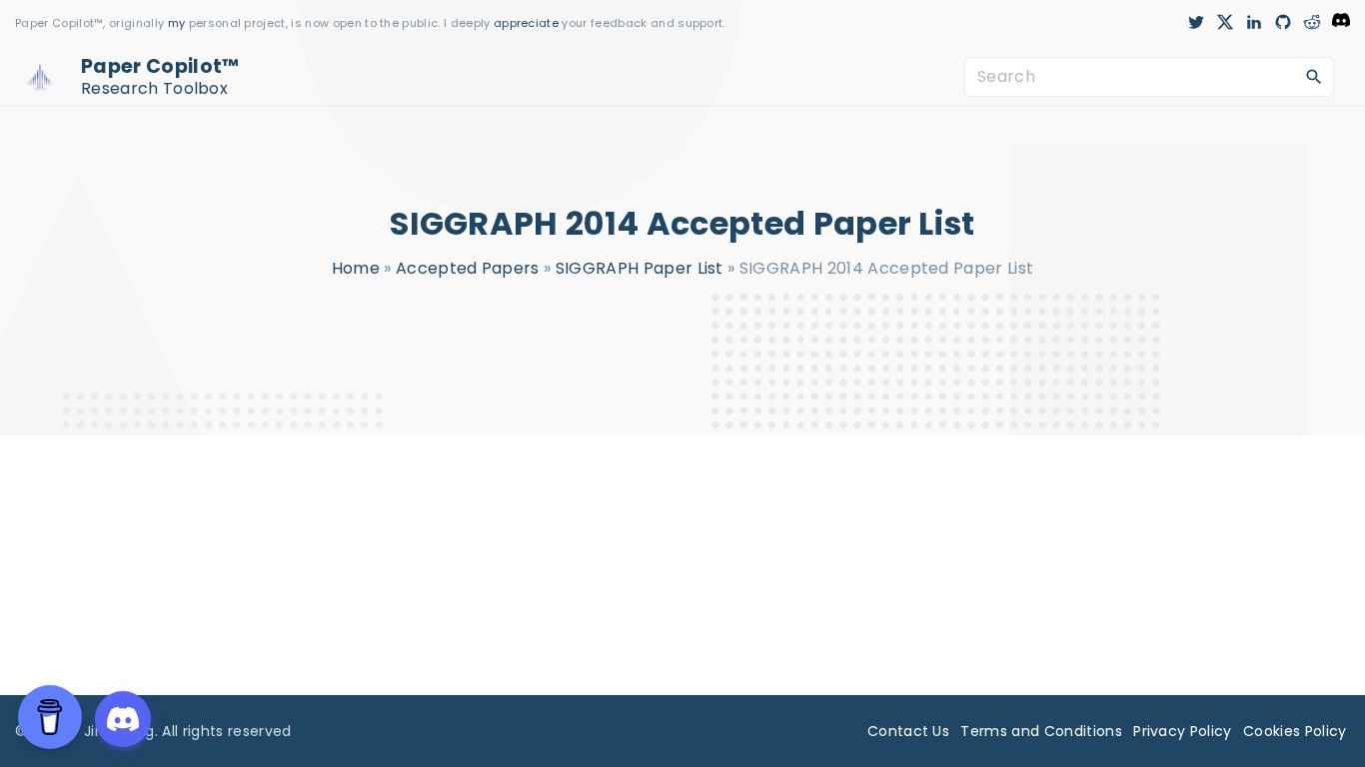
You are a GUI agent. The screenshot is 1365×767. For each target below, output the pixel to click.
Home (356, 268)
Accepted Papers (468, 268)
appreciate (528, 23)
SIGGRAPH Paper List (639, 268)
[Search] (1314, 76)
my (177, 23)
